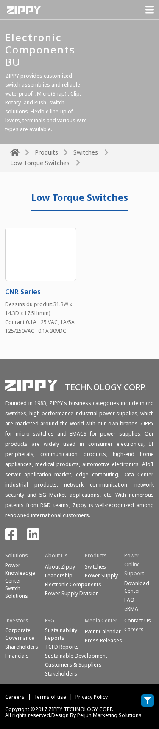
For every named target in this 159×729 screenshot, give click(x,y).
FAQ (129, 599)
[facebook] (11, 537)
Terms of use (50, 697)
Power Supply (101, 575)
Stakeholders (61, 673)
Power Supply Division (72, 593)
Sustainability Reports (61, 634)
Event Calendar (103, 631)
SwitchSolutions (16, 592)
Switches (85, 152)
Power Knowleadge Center (20, 573)
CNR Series (23, 291)
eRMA (131, 608)
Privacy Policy (91, 697)
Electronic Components (73, 584)
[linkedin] (33, 537)
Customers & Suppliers (73, 664)
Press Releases (103, 640)
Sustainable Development (76, 655)
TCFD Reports (62, 646)
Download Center (136, 587)
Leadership (59, 575)
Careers (15, 697)
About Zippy (60, 566)
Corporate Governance (19, 634)
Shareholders (21, 646)
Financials (17, 655)
